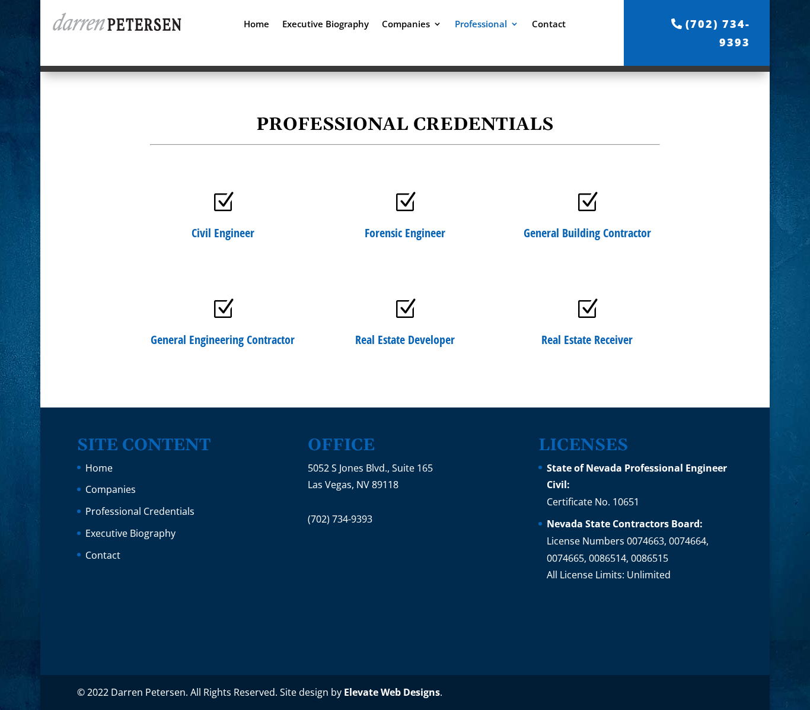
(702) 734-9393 (717, 33)
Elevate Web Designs (392, 692)
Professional (481, 25)
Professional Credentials (139, 511)
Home (256, 25)
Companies (406, 25)
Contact (549, 25)
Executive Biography (325, 25)
